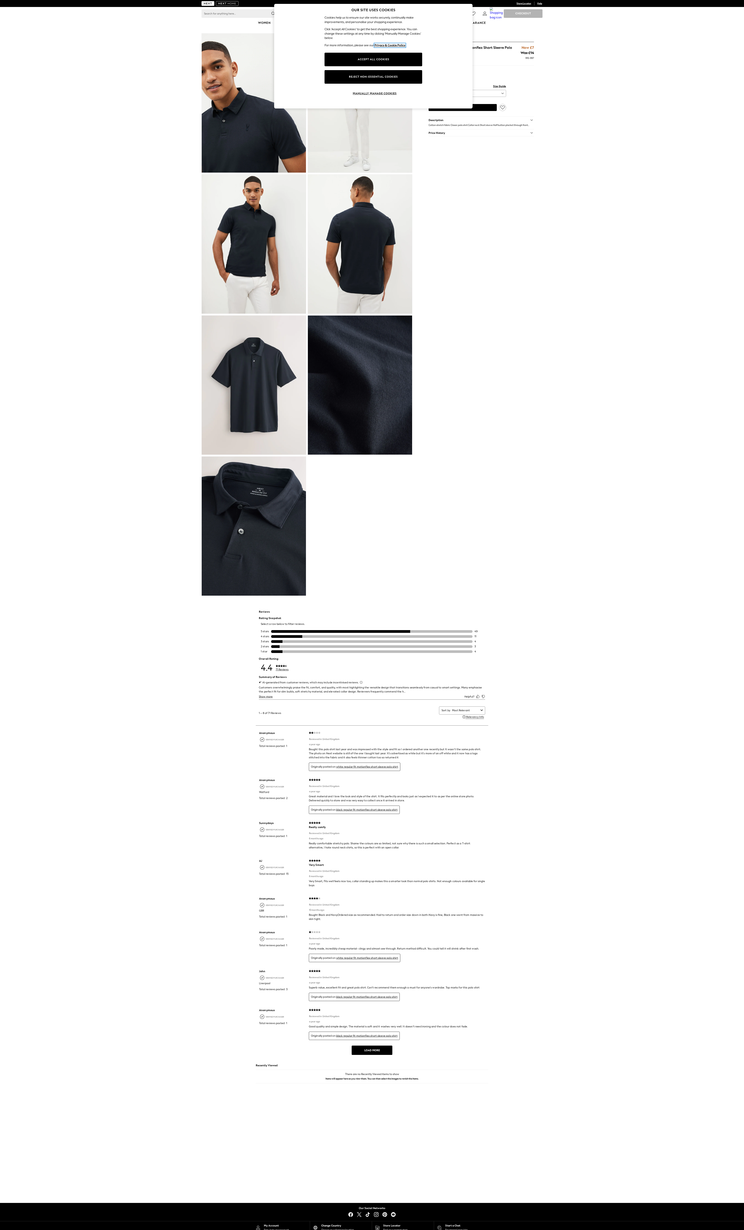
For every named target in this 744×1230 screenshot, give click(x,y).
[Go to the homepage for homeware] (227, 3)
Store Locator (524, 3)
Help (539, 3)
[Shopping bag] (496, 13)
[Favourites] (473, 13)
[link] (484, 13)
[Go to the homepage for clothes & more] (208, 3)
